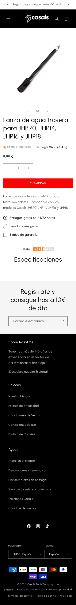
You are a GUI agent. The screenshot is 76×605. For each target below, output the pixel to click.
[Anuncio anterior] (7, 4)
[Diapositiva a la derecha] (47, 111)
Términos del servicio (20, 595)
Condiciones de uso (22, 425)
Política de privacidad (23, 406)
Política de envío (46, 595)
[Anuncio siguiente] (68, 4)
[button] (8, 18)
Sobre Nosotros (20, 342)
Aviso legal (66, 595)
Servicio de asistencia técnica (29, 489)
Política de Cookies (21, 434)
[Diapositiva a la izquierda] (28, 111)
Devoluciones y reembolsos (27, 470)
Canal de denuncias (22, 508)
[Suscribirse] (62, 321)
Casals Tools (34, 584)
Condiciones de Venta (24, 415)
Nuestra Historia (19, 396)
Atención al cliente (21, 461)
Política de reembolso (29, 589)
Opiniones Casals (20, 499)
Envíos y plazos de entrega (27, 480)
